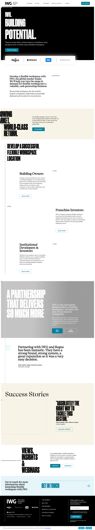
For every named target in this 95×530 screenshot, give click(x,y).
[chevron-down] (39, 3)
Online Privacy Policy (21, 516)
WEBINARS (67, 465)
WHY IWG (45, 503)
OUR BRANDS (70, 331)
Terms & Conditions (11, 516)
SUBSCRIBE (76, 516)
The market (38, 129)
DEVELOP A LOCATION (49, 509)
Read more (25, 196)
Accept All (88, 528)
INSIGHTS (55, 465)
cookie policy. (48, 528)
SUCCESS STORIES (64, 429)
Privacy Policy (73, 521)
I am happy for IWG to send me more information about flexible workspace (79, 512)
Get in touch (85, 3)
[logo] (11, 4)
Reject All (81, 528)
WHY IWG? (57, 330)
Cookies (29, 516)
